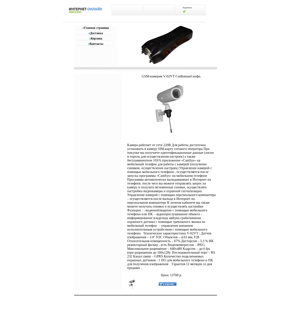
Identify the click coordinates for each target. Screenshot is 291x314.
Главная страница (96, 27)
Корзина (96, 38)
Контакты (96, 43)
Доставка (96, 33)
